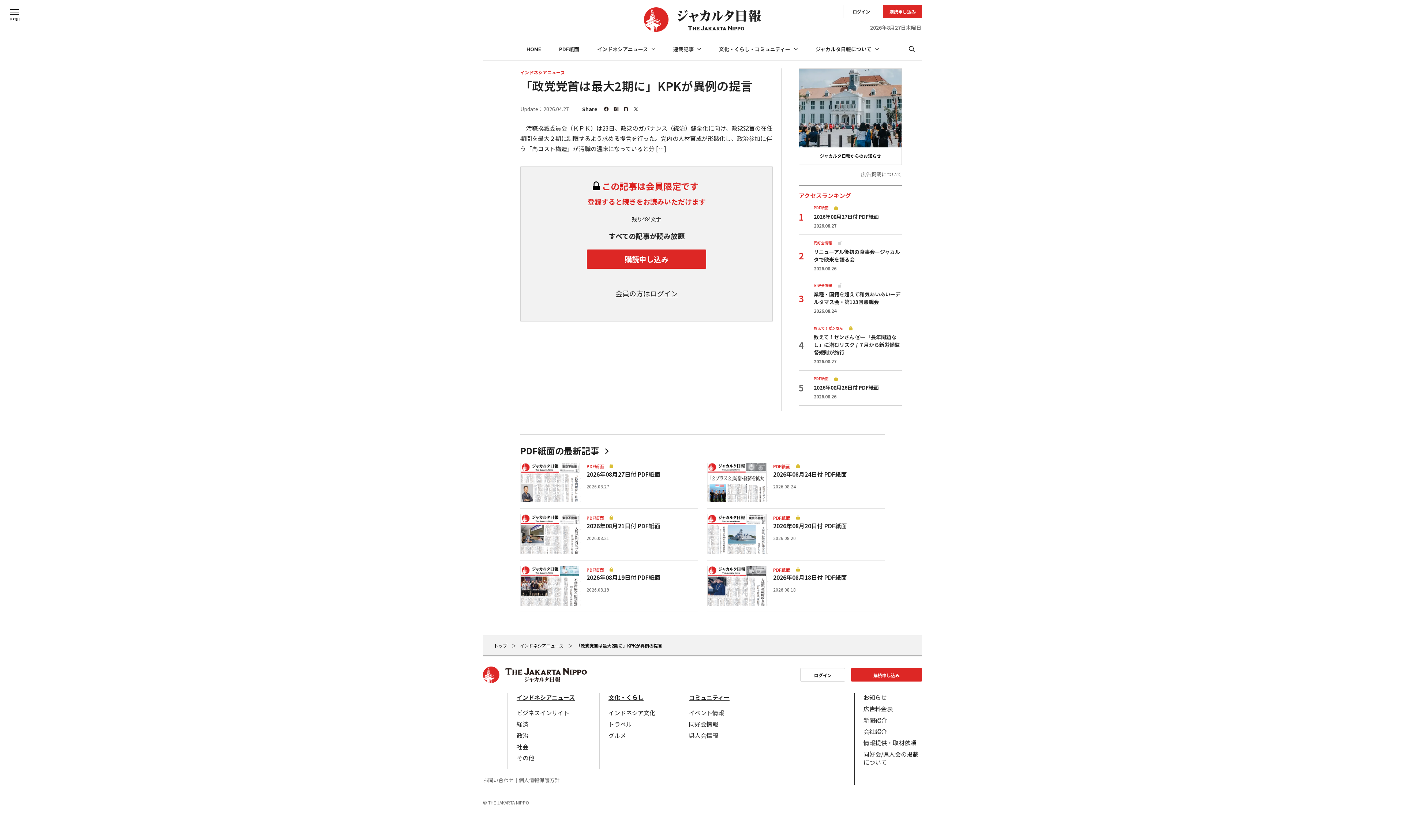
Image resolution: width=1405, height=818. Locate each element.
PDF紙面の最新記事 (559, 450)
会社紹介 (875, 731)
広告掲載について (881, 174)
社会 (522, 746)
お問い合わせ (498, 780)
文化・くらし (626, 697)
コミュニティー (709, 697)
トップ (500, 646)
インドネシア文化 (631, 712)
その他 (525, 757)
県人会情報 (703, 735)
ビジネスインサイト (543, 712)
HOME (534, 49)
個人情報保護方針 (539, 780)
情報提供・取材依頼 (889, 742)
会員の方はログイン (646, 293)
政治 (522, 735)
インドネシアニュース (622, 49)
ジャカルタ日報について (844, 49)
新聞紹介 (875, 720)
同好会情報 (703, 724)
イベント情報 (706, 712)
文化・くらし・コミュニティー (754, 49)
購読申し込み (902, 11)
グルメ (617, 735)
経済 (522, 724)
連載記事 (683, 49)
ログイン (861, 11)
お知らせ (875, 697)
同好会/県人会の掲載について (890, 758)
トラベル (620, 724)
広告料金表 (878, 708)
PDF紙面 (569, 49)
